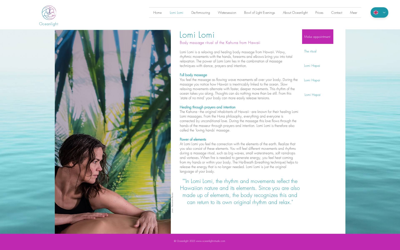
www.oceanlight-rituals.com (210, 241)
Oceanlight (48, 23)
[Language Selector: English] (379, 12)
